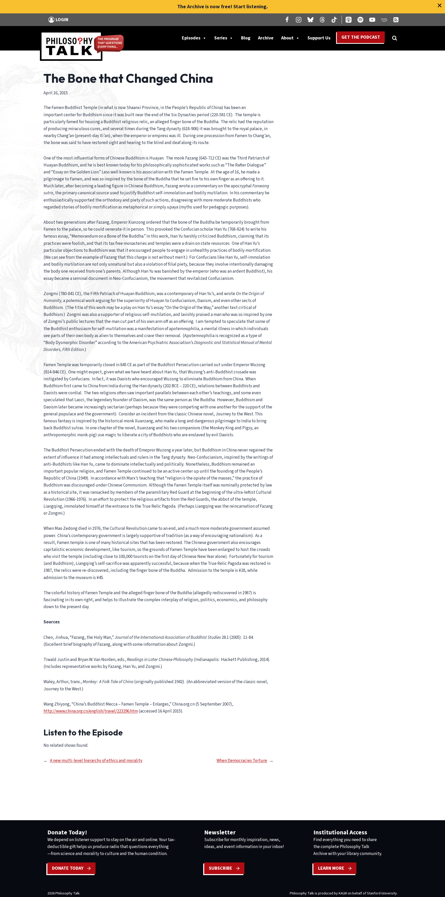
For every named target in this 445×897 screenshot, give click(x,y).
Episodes (191, 38)
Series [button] (220, 38)
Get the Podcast (360, 37)
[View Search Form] (394, 38)
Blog (245, 38)
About (287, 38)
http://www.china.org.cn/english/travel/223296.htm (91, 711)
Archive (265, 38)
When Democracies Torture (242, 761)
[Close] (439, 5)
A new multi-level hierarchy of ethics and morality (96, 761)
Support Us (320, 39)
